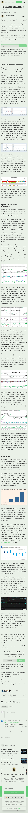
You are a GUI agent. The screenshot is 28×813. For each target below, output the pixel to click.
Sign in (25, 2)
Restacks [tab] (11, 706)
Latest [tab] (6, 745)
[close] (23, 768)
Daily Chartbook (5, 543)
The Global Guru (8, 720)
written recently (11, 289)
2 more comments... (6, 737)
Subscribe (19, 2)
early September (8, 433)
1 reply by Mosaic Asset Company (14, 731)
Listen (24, 16)
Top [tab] (3, 745)
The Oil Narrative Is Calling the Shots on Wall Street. (9, 761)
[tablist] (7, 706)
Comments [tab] (4, 706)
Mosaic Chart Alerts (7, 749)
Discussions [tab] (12, 745)
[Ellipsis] (26, 720)
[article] (14, 752)
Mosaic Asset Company (10, 15)
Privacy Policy (19, 804)
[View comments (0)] (8, 755)
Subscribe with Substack (15, 797)
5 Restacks (18, 690)
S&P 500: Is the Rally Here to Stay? (10, 751)
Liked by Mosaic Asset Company (12, 722)
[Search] (25, 745)
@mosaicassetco (5, 669)
